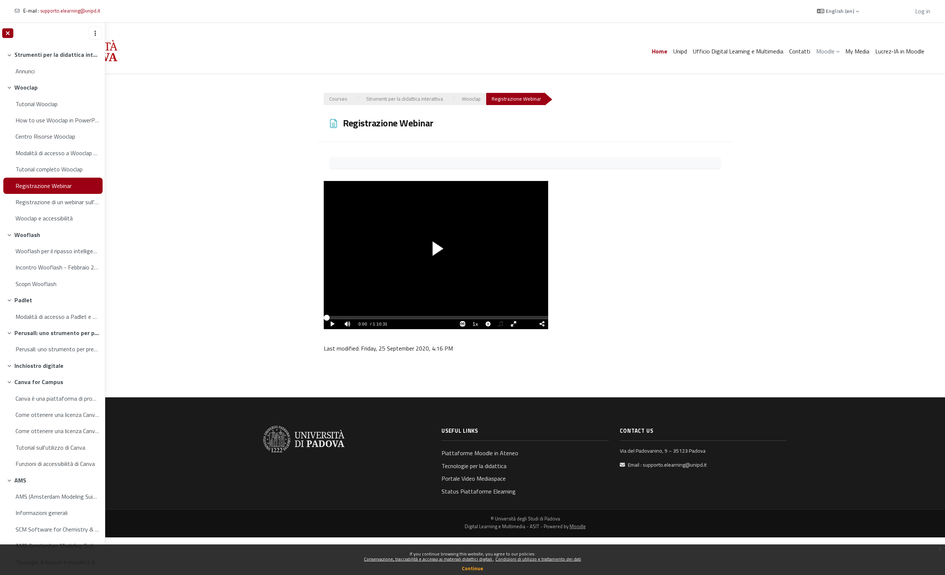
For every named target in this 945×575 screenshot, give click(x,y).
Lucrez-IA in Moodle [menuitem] (899, 51)
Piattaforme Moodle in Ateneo (479, 453)
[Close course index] (8, 33)
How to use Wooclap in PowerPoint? (57, 120)
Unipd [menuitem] (680, 51)
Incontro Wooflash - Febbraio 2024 (57, 267)
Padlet (23, 300)
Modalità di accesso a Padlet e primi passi (57, 316)
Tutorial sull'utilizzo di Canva (50, 447)
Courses (338, 98)
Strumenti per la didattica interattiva (56, 54)
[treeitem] (52, 62)
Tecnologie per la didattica (473, 465)
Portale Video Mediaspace (473, 478)
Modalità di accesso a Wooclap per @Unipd (57, 153)
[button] (837, 11)
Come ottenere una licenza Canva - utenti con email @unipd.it (57, 414)
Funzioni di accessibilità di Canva (55, 463)
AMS (20, 480)
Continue (472, 568)
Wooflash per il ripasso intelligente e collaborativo (57, 251)
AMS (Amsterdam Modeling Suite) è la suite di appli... (57, 496)
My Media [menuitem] (857, 51)
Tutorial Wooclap (37, 104)
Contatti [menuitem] (799, 51)
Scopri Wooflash (36, 283)
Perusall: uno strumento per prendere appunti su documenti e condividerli (56, 332)
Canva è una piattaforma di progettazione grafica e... (57, 398)
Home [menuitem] (659, 51)
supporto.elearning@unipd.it (70, 10)
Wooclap (26, 87)
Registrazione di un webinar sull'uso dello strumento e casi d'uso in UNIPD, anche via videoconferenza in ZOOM (57, 202)
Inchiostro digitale (38, 365)
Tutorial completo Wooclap (49, 169)
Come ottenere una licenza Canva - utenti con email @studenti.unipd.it (57, 430)
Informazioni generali (42, 512)
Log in (922, 11)
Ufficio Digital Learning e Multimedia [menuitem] (738, 51)
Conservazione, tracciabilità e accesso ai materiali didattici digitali (428, 558)
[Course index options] (95, 33)
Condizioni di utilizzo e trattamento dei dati (538, 558)
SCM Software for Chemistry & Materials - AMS (57, 529)
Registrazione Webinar (44, 185)
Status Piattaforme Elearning (478, 491)
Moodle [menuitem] (825, 51)
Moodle (578, 526)
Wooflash (27, 234)
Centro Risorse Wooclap (45, 136)
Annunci (25, 71)
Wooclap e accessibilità (44, 218)
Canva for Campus (38, 381)
